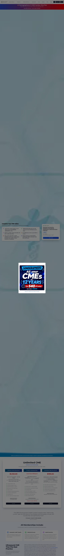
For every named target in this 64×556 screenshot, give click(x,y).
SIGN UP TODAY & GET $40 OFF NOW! (32, 291)
